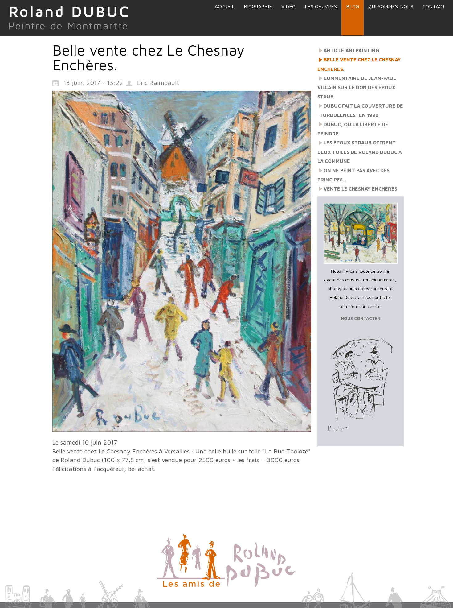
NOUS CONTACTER (361, 318)
